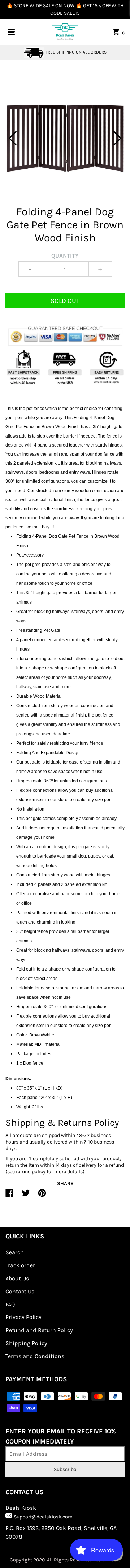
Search (14, 1252)
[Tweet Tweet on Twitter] (26, 1196)
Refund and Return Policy (39, 1330)
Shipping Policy (26, 1343)
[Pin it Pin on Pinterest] (42, 1196)
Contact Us (19, 1291)
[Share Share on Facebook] (9, 1196)
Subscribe (65, 1469)
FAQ (10, 1304)
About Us (17, 1278)
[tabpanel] (65, 138)
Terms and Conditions (34, 1356)
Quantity (65, 255)
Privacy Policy (23, 1317)
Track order (20, 1265)
